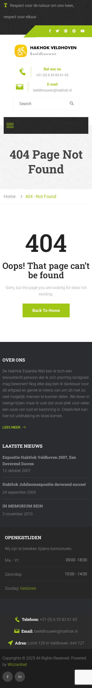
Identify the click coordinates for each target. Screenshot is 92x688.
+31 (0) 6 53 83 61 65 (52, 75)
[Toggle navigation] (10, 125)
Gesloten (28, 588)
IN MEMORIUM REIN (22, 505)
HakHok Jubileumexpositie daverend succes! (44, 484)
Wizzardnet (17, 664)
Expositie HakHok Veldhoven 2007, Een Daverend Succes (39, 460)
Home (11, 196)
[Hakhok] (46, 51)
